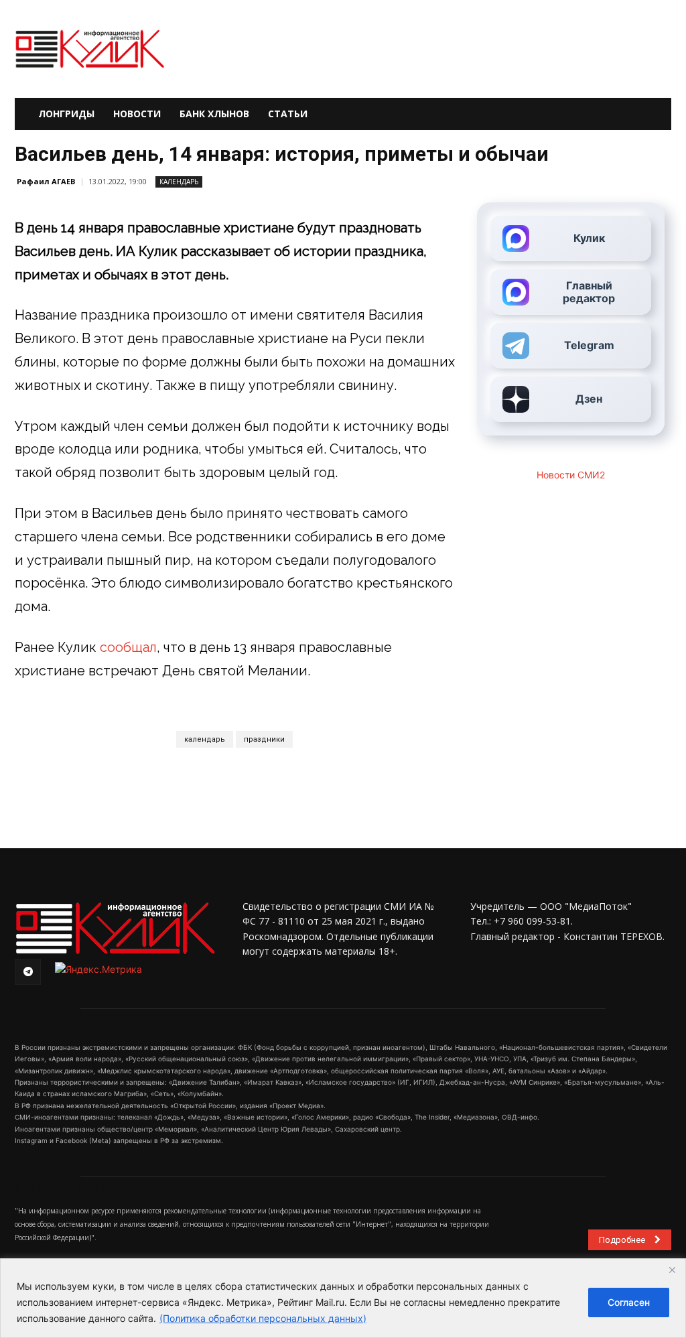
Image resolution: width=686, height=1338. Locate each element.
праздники (264, 739)
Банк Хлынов (214, 113)
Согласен (629, 1302)
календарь (204, 739)
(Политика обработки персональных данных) (262, 1318)
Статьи (287, 113)
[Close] (672, 1270)
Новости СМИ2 (571, 474)
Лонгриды (66, 113)
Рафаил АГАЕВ (46, 181)
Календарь (178, 181)
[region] (343, 1298)
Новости (137, 113)
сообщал (128, 647)
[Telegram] (28, 972)
